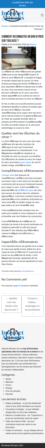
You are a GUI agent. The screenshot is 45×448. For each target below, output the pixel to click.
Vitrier (24, 271)
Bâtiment (9, 382)
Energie (9, 388)
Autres (8, 379)
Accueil (5, 26)
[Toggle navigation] (42, 15)
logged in (17, 285)
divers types (25, 162)
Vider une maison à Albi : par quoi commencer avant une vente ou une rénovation (21, 424)
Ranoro (33, 44)
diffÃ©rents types (26, 190)
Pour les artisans (13, 391)
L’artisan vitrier (8, 175)
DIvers (8, 385)
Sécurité (9, 394)
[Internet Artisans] (13, 15)
